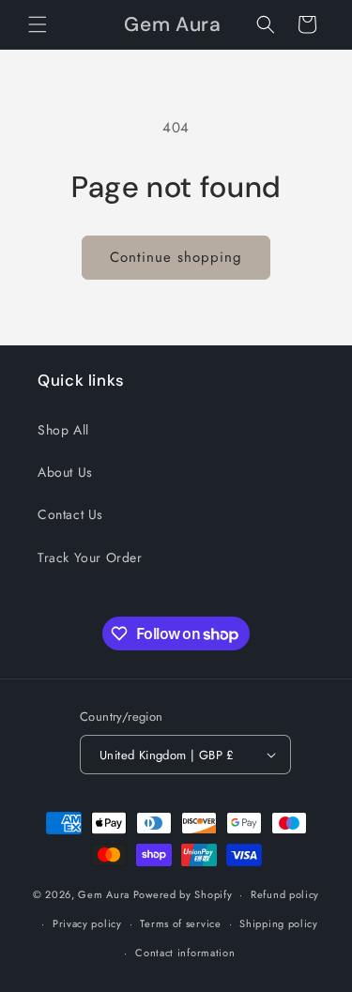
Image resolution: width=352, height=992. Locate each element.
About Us (65, 472)
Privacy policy (87, 923)
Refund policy (285, 894)
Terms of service (180, 923)
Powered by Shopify (183, 894)
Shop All (63, 429)
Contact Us (70, 514)
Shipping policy (278, 923)
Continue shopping (176, 257)
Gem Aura (104, 894)
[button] (37, 24)
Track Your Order (90, 557)
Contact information (185, 952)
